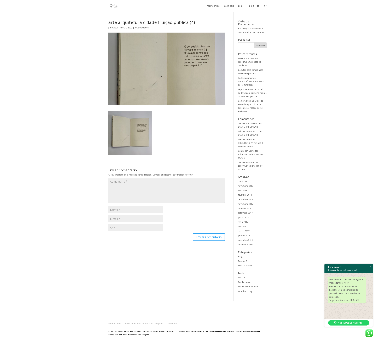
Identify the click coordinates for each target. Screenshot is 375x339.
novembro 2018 (245, 185)
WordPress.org (245, 291)
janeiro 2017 (244, 235)
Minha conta (114, 323)
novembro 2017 (245, 203)
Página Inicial (213, 6)
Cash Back (229, 6)
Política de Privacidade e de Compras (144, 323)
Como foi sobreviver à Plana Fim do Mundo (250, 154)
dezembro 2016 (245, 240)
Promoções (243, 261)
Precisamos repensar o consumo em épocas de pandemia (249, 62)
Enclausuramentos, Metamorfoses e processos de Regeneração (251, 81)
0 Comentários (142, 27)
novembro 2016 (245, 244)
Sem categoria (245, 265)
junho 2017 (243, 217)
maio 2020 (243, 181)
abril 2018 (242, 190)
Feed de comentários (248, 286)
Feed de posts (245, 282)
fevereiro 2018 (245, 194)
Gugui (115, 27)
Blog (251, 6)
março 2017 (243, 231)
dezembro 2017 (245, 199)
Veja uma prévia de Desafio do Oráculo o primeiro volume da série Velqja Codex (252, 93)
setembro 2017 (245, 212)
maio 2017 (243, 222)
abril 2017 (242, 226)
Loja (240, 6)
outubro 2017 (244, 208)
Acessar (242, 277)
